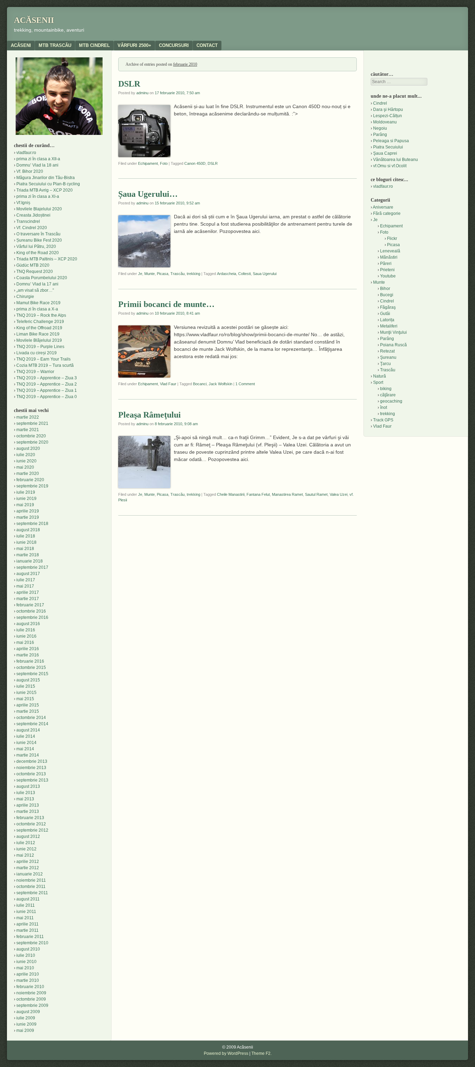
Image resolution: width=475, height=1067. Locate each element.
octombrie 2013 (31, 773)
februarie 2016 (30, 661)
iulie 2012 (25, 842)
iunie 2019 (26, 498)
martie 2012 (27, 867)
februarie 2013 (30, 817)
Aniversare (383, 207)
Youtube (388, 276)
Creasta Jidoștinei (33, 215)
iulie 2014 (25, 736)
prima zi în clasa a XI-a (37, 196)
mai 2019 (25, 504)
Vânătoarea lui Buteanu (395, 159)
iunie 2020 (26, 461)
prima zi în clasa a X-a (37, 309)
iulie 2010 (25, 955)
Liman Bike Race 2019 (37, 334)
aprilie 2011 (27, 924)
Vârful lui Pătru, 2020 (36, 246)
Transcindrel (28, 221)
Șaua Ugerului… (148, 194)
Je (140, 274)
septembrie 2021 (32, 423)
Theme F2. (261, 1053)
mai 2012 (25, 855)
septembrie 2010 (32, 942)
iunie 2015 (26, 692)
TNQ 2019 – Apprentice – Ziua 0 (46, 396)
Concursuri (174, 45)
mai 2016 (25, 642)
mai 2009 (25, 1030)
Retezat (387, 351)
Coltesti (244, 274)
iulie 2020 (25, 454)
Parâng (380, 134)
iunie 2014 (26, 742)
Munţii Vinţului (393, 332)
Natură (379, 376)
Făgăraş (388, 307)
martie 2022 (27, 417)
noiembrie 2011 (31, 880)
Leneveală (390, 251)
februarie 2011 (30, 936)
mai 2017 (25, 586)
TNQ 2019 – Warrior (35, 371)
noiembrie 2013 (31, 767)
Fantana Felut (258, 494)
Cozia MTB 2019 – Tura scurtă (45, 365)
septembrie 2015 (32, 673)
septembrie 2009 (32, 1005)
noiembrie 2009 (31, 993)
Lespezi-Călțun (387, 115)
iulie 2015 (25, 686)
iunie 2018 (26, 542)
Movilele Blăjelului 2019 (39, 340)
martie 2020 (27, 473)
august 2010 (28, 949)
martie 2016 (27, 655)
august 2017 (28, 573)
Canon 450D (195, 163)
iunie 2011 (26, 911)
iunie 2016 (26, 636)
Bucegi (386, 294)
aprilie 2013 (27, 805)
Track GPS (383, 420)
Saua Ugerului (264, 274)
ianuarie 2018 (29, 561)
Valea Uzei (338, 494)
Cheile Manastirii (230, 494)
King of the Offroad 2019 (39, 327)
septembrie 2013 (32, 780)
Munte (149, 274)
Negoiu (380, 128)
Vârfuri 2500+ (134, 45)
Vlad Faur (168, 384)
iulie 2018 (25, 536)
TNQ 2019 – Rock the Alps (41, 315)
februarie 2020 (30, 479)
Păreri (386, 263)
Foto (164, 163)
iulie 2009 (25, 1018)
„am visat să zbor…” (35, 290)
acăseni (21, 45)
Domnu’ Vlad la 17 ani (37, 284)
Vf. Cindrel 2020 (31, 227)
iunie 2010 (26, 961)
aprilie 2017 (27, 592)
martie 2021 (27, 429)
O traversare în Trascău (38, 234)
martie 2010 (27, 980)
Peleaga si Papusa (391, 140)
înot (383, 407)
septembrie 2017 (32, 567)
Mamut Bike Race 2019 (38, 302)
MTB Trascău (55, 45)
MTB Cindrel (94, 45)
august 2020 (28, 448)
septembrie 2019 (32, 486)
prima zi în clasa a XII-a (38, 158)
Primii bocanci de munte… (166, 304)
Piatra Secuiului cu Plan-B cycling (48, 183)
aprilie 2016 (27, 648)
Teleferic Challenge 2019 (40, 321)
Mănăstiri (388, 257)
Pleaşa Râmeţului (149, 414)
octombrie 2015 (31, 667)
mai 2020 (25, 467)
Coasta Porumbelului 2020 (41, 277)
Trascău (177, 274)
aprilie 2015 (27, 705)
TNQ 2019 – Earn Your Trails (43, 359)
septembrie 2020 (32, 442)
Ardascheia (226, 274)
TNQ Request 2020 (34, 271)
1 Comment (245, 384)
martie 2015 (27, 711)
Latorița (387, 319)
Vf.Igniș (23, 202)
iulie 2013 (25, 792)
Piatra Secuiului (388, 147)
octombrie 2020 (31, 436)
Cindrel (380, 103)
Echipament (148, 163)
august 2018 (28, 529)
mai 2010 (25, 967)
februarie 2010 (30, 986)
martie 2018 (27, 554)
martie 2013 (27, 811)
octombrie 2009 (31, 999)
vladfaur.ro (26, 152)
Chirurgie (25, 296)
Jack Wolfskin (220, 384)
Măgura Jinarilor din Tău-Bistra (45, 177)
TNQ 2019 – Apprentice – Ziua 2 (46, 384)
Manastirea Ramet (287, 494)
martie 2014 (27, 755)
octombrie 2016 (31, 611)
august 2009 (28, 1011)
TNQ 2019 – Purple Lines (40, 346)
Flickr (392, 238)
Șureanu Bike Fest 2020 (39, 240)
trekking (193, 274)
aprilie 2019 (27, 511)
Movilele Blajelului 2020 (39, 209)
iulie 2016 (25, 630)
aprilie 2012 (27, 861)
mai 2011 (25, 917)
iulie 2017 (25, 579)
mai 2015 (25, 698)
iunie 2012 (26, 849)
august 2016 (28, 623)
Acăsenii (34, 20)
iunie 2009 (26, 1024)
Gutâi (385, 313)
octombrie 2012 (31, 824)
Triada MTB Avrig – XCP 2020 (44, 190)
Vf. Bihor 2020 (29, 171)
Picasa (162, 274)
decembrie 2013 (31, 761)
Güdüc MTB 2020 (32, 265)
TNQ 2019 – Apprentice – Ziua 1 (46, 390)
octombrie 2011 (31, 886)
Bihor (385, 288)
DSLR (129, 83)
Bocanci (200, 384)
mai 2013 (25, 799)
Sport (378, 382)
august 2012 (28, 836)
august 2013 (28, 786)
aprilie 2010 (27, 974)
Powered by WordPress (226, 1053)
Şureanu (388, 357)
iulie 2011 (25, 905)
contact (207, 45)
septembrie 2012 (32, 830)
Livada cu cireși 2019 (36, 352)
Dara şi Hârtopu (388, 109)
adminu (142, 93)
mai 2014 (25, 748)
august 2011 (28, 899)
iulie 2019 (25, 492)
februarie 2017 (30, 605)
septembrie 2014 (32, 723)
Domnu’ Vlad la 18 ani (37, 165)
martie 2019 (27, 517)
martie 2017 (27, 598)
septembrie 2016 (32, 617)
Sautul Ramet (316, 494)
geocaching (391, 401)
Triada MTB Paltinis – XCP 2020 (46, 259)
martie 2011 (27, 930)
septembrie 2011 (32, 892)
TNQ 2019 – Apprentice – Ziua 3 (46, 377)
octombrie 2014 (31, 717)
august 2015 (28, 680)
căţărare (388, 395)
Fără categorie (387, 213)
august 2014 (28, 730)
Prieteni (387, 269)
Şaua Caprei (385, 153)
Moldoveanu (385, 122)
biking (386, 388)
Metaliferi (388, 326)
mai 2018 (25, 548)
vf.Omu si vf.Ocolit (389, 165)
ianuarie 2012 (29, 874)
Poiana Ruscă (393, 344)
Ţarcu (385, 363)
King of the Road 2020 (37, 252)
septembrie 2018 (32, 523)
